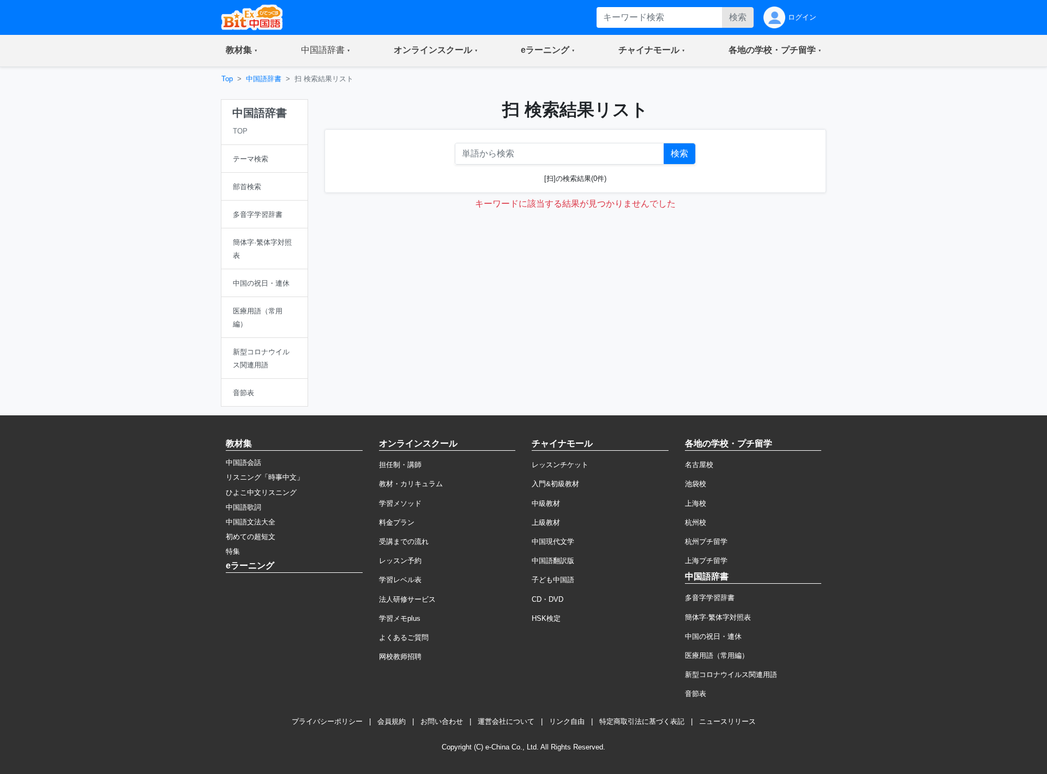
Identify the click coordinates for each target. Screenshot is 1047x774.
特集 (233, 551)
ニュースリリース (727, 721)
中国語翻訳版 (553, 561)
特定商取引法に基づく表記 (641, 721)
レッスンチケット (560, 465)
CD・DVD (547, 599)
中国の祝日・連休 (713, 636)
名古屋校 (699, 465)
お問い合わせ (441, 721)
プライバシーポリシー (327, 721)
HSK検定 (546, 618)
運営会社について (506, 721)
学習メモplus (399, 618)
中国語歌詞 (243, 507)
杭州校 (695, 522)
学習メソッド (400, 503)
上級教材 (546, 522)
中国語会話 (243, 462)
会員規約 (391, 721)
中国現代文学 (553, 541)
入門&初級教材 (555, 484)
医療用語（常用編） (717, 655)
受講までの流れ (404, 541)
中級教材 (546, 503)
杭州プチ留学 (706, 541)
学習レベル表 (400, 580)
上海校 (695, 503)
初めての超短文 (250, 537)
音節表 (695, 694)
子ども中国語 (553, 580)
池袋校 (695, 484)
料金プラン (396, 522)
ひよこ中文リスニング (261, 492)
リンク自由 (567, 721)
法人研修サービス (407, 599)
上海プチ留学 (706, 561)
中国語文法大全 (250, 522)
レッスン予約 (400, 561)
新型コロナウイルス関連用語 (731, 674)
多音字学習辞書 (710, 598)
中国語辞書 (263, 79)
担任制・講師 (400, 465)
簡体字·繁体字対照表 (718, 617)
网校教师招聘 (400, 656)
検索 (738, 17)
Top (227, 79)
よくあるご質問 (404, 637)
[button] (241, 50)
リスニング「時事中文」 (265, 477)
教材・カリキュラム (411, 484)
